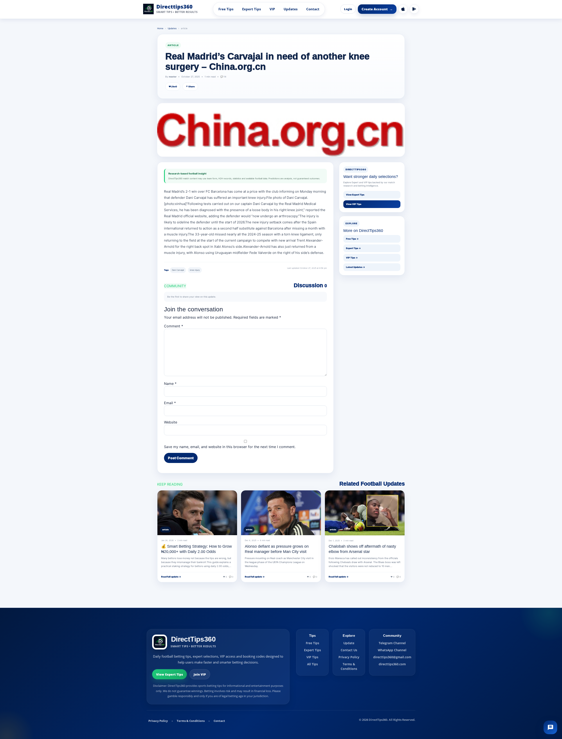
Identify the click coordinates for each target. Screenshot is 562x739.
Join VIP (200, 674)
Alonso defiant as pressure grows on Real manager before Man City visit (277, 549)
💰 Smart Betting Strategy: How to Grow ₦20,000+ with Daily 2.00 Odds (196, 549)
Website (170, 422)
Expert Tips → (353, 248)
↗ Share (190, 86)
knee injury (195, 270)
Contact (312, 9)
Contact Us (349, 650)
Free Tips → (352, 238)
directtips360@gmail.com (392, 657)
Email (170, 403)
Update (348, 643)
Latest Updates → (355, 267)
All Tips (312, 664)
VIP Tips (312, 657)
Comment (173, 326)
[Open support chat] (550, 727)
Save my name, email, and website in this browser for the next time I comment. (229, 447)
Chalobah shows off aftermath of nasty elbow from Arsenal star (362, 549)
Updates (290, 9)
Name (170, 383)
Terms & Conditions (349, 666)
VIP (272, 9)
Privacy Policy (349, 657)
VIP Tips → (352, 257)
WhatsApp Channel (392, 650)
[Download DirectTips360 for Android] (414, 9)
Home (160, 28)
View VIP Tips (353, 204)
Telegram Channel (392, 643)
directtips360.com (392, 664)
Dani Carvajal (178, 270)
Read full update (171, 576)
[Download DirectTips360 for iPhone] (403, 9)
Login (348, 9)
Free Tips (225, 9)
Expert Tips (251, 9)
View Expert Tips (355, 194)
